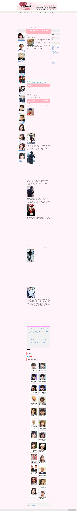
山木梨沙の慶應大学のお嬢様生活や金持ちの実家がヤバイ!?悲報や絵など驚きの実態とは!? (42, 428)
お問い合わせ (26, 12)
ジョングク (31, 505)
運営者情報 (32, 12)
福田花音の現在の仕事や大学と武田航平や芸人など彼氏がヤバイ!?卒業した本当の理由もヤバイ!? (42, 404)
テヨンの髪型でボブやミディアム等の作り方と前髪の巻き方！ (34, 484)
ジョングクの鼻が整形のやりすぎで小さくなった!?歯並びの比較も (34, 382)
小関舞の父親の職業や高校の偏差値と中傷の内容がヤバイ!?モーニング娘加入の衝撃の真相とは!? (42, 498)
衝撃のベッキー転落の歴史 (48, 12)
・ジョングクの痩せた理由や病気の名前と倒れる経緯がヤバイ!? (37, 342)
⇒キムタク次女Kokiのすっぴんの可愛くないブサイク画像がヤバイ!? (21, 51)
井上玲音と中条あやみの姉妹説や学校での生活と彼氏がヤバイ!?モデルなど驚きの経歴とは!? (42, 463)
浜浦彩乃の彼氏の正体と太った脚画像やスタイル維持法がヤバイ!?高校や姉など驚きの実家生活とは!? (42, 440)
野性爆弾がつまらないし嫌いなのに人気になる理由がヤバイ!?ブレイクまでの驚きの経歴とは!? (34, 473)
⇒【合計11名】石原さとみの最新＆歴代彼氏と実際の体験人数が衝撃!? (21, 41)
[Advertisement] (38, 20)
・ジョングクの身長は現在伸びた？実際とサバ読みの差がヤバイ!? (38, 339)
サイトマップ (39, 12)
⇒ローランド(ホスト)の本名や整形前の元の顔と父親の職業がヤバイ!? (21, 61)
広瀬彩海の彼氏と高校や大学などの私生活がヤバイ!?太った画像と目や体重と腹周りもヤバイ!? (34, 415)
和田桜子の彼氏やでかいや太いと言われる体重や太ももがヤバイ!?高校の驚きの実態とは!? (34, 450)
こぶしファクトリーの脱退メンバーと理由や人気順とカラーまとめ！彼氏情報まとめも (34, 462)
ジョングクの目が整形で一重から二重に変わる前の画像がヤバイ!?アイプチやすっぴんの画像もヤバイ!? (42, 393)
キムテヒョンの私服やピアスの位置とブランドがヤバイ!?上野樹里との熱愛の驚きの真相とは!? (42, 451)
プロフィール (29, 81)
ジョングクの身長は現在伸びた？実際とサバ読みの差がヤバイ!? (42, 382)
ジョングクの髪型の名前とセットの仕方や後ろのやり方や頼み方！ (42, 370)
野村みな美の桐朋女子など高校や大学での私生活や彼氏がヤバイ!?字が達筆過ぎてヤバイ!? (42, 416)
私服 (34, 505)
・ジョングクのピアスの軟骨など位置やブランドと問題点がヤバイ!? (38, 328)
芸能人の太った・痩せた (55, 53)
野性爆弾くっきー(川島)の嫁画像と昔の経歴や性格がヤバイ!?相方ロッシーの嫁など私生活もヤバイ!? (34, 404)
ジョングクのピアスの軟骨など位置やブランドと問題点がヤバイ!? (34, 370)
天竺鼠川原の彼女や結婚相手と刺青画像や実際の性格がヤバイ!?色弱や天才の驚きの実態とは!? (34, 427)
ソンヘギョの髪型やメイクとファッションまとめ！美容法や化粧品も (34, 495)
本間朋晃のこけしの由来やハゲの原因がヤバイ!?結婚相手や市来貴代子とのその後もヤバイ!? (42, 475)
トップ (20, 12)
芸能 (27, 35)
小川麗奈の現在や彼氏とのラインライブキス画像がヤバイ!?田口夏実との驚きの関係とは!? (42, 487)
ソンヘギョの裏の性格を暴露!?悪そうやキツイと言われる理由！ (34, 439)
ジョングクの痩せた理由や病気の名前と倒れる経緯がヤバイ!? (34, 393)
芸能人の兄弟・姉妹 (55, 52)
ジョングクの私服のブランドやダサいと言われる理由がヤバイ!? (36, 82)
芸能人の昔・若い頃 (55, 61)
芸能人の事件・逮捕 (55, 51)
